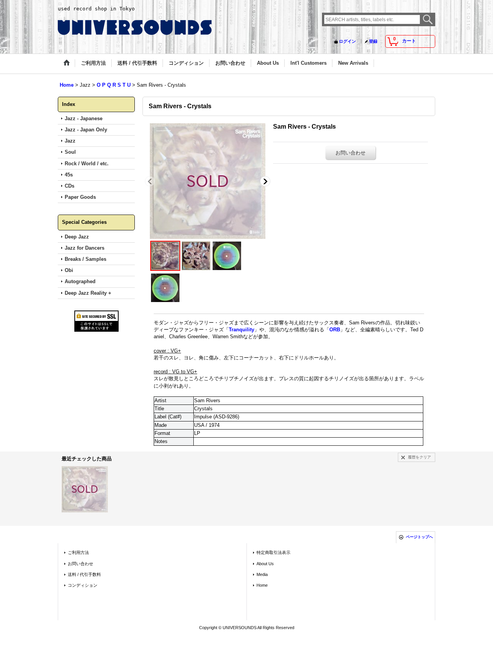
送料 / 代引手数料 (84, 574)
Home (262, 585)
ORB (334, 329)
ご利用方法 (78, 552)
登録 (373, 41)
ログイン (347, 41)
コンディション (82, 585)
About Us (265, 563)
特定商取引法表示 (273, 552)
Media (262, 574)
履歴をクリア (419, 457)
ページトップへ (419, 537)
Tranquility (241, 329)
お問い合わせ (350, 153)
